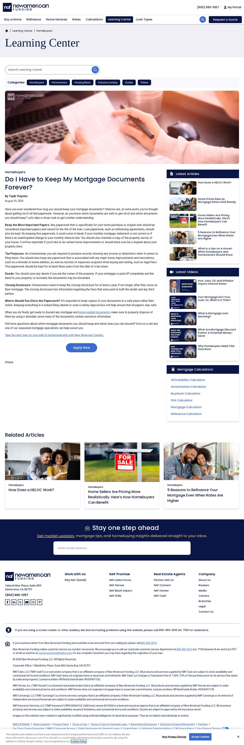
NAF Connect (162, 585)
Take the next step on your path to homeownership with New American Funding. (54, 335)
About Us (205, 580)
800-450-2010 (168, 630)
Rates (76, 19)
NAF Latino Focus (120, 580)
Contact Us (206, 611)
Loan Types (144, 19)
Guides (129, 82)
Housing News (83, 82)
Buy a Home (12, 19)
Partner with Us (164, 580)
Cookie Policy (130, 728)
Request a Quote (225, 20)
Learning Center (119, 19)
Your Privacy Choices (174, 736)
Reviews (204, 585)
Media (202, 590)
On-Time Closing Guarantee (28, 728)
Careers (204, 596)
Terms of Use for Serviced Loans (109, 724)
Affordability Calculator (188, 380)
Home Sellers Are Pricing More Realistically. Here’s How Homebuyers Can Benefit (121, 497)
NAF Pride (115, 596)
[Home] (26, 7)
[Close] (238, 737)
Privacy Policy (61, 724)
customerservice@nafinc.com (55, 653)
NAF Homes (161, 590)
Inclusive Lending (107, 82)
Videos (144, 82)
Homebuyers (44, 31)
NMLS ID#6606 (21, 724)
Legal (202, 606)
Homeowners (59, 82)
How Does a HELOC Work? (31, 489)
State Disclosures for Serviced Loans (98, 728)
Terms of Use (79, 724)
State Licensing (41, 724)
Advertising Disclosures (144, 724)
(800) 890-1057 (16, 595)
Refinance (33, 19)
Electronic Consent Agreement (177, 724)
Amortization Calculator (188, 387)
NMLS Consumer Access (61, 728)
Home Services (56, 19)
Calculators (94, 19)
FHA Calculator (182, 400)
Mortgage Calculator (186, 407)
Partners (203, 724)
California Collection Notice (156, 728)
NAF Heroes (116, 585)
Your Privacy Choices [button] (208, 728)
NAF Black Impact (120, 590)
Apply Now (81, 347)
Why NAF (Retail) (75, 580)
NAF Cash (160, 596)
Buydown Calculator (185, 393)
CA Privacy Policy (184, 728)
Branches (205, 601)
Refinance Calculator (186, 414)
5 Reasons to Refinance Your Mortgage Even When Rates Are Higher (195, 495)
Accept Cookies (200, 736)
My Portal (234, 7)
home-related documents (94, 312)
